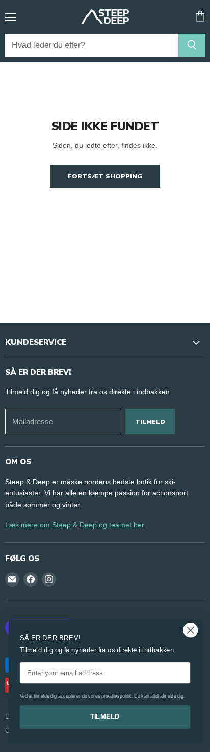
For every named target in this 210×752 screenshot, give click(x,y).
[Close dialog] (190, 630)
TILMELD (105, 716)
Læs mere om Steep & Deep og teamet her (74, 525)
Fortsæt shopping (105, 176)
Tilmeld (150, 421)
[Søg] (191, 45)
